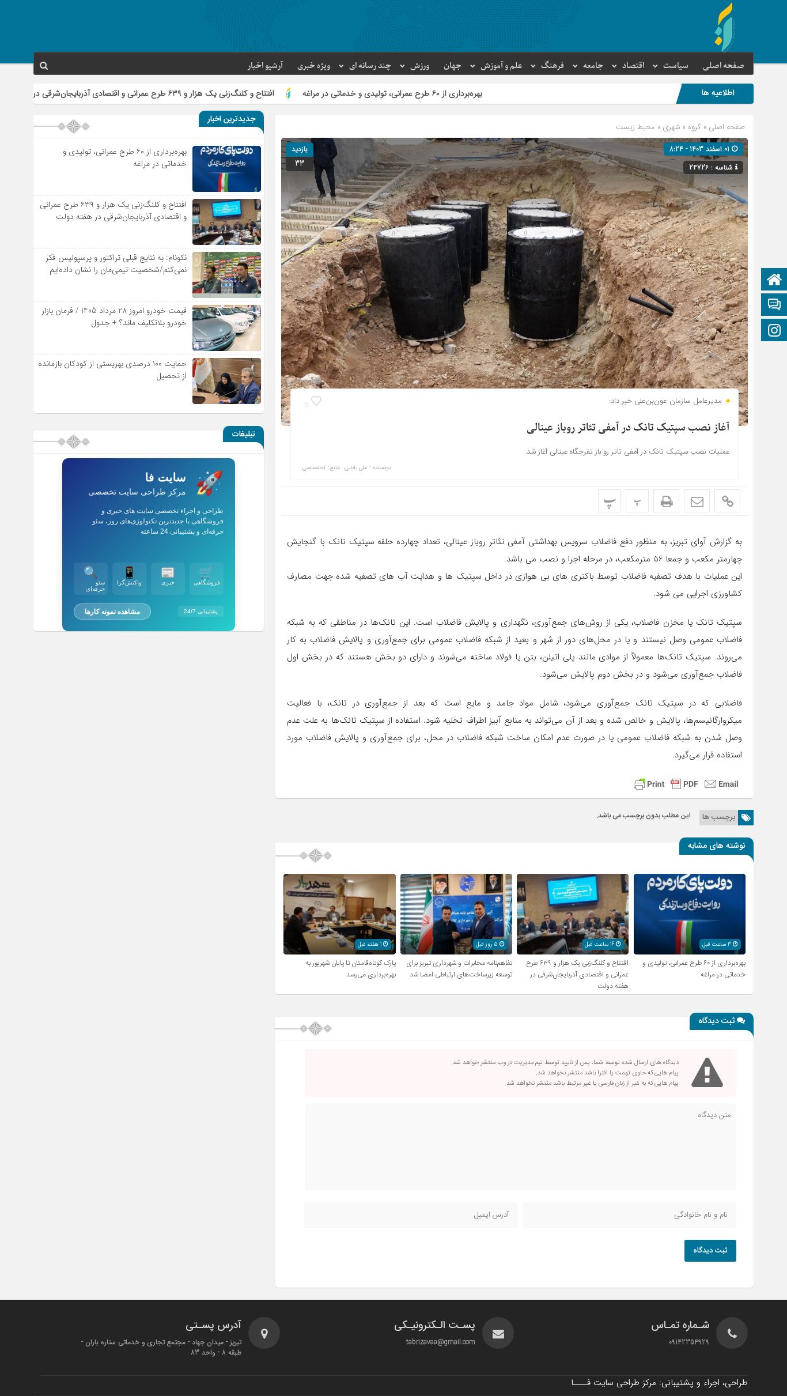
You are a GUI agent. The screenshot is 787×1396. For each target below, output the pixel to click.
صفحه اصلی (723, 66)
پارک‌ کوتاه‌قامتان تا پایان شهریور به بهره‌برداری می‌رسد (350, 968)
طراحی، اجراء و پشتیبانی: (659, 1383)
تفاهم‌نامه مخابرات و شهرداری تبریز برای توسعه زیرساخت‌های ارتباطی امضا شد (459, 968)
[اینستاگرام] (774, 331)
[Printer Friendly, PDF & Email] (686, 784)
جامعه (593, 66)
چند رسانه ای (370, 66)
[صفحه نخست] (774, 280)
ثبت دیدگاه (710, 1250)
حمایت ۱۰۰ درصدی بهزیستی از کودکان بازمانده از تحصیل (112, 369)
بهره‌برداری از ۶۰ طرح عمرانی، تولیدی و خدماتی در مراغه (459, 93)
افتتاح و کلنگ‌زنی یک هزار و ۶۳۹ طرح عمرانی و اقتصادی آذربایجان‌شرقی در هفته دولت (201, 93)
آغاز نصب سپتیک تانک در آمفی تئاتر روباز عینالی (628, 428)
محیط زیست (635, 127)
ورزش (419, 66)
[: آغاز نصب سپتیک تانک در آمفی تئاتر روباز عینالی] (697, 500)
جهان (452, 66)
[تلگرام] (774, 306)
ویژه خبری (313, 66)
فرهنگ (552, 66)
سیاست (675, 66)
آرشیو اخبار (265, 66)
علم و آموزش (501, 66)
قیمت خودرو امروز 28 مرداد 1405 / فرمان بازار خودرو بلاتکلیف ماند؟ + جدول (114, 316)
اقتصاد (633, 66)
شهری (671, 127)
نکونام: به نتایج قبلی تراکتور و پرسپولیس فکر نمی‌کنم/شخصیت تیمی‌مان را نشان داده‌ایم (116, 263)
